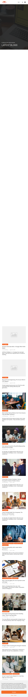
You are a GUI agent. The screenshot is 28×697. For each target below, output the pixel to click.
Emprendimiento (5, 611)
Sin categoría (5, 344)
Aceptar (14, 692)
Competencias (5, 545)
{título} (12, 695)
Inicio (3, 181)
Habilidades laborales (18, 543)
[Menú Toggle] (25, 2)
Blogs (8, 181)
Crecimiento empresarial (7, 673)
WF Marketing (5, 349)
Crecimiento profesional (7, 578)
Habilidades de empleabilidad (8, 543)
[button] (22, 2)
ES (18, 2)
